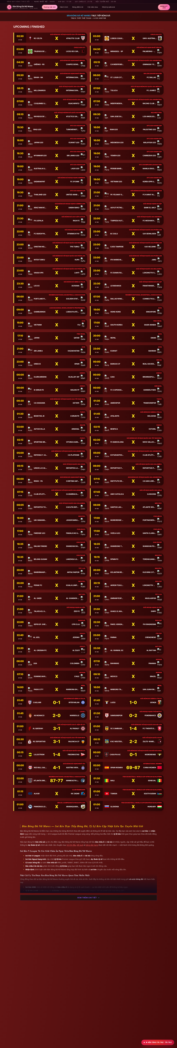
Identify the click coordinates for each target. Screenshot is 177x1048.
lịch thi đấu (71, 845)
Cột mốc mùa (93, 7)
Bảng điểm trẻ (77, 7)
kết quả (80, 845)
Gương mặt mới (50, 7)
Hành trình (64, 7)
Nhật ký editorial (108, 7)
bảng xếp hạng (92, 845)
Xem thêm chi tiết (87, 898)
